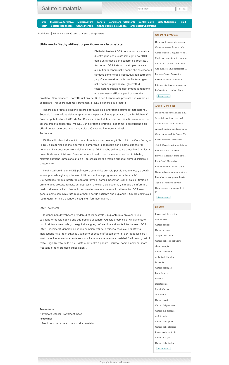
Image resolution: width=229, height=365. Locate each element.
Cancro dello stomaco (165, 327)
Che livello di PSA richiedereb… (171, 68)
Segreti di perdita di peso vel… (170, 118)
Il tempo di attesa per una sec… (170, 85)
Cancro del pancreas (165, 305)
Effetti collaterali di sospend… (170, 139)
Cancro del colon (163, 251)
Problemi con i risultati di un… (170, 90)
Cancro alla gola (163, 337)
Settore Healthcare (62, 25)
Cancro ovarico (162, 300)
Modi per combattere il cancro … (171, 58)
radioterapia (161, 316)
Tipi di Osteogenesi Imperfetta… (171, 145)
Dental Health (146, 21)
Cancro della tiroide (164, 343)
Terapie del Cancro (164, 235)
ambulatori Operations (143, 25)
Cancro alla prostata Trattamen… (171, 63)
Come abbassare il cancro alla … (171, 47)
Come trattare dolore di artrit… (170, 123)
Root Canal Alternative (166, 161)
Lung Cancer (161, 273)
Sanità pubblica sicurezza (112, 25)
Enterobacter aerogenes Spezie (170, 177)
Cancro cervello (163, 224)
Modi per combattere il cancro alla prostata (68, 323)
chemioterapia (162, 246)
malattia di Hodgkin (164, 257)
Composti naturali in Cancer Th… (171, 134)
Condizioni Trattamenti (122, 21)
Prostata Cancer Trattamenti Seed (62, 313)
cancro (101, 21)
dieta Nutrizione (167, 21)
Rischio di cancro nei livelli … (170, 79)
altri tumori (160, 294)
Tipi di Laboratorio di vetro (168, 182)
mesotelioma (161, 284)
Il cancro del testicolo (165, 332)
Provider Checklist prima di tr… (170, 155)
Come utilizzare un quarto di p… (171, 172)
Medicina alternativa (62, 21)
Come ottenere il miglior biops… (171, 52)
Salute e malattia (61, 33)
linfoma (159, 278)
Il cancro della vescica (166, 214)
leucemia (159, 262)
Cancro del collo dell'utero (168, 241)
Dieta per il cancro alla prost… (170, 42)
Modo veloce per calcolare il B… (171, 112)
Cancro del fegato (163, 268)
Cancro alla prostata (93, 33)
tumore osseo (161, 219)
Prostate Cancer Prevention (168, 74)
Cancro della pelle (164, 321)
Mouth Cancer (162, 289)
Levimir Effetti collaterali (167, 150)
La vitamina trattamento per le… (171, 166)
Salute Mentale (84, 25)
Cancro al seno (162, 230)
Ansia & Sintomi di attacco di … (171, 129)
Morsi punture (85, 21)
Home (43, 21)
